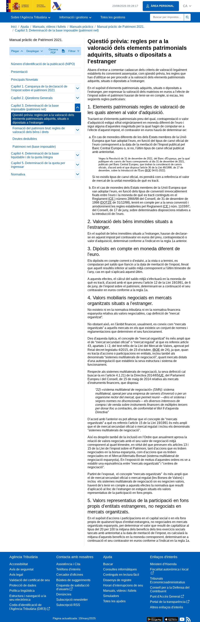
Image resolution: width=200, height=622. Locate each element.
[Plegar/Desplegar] (77, 88)
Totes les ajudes (114, 601)
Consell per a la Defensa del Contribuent (169, 589)
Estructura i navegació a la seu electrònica (27, 597)
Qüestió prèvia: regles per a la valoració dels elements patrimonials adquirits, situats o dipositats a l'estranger (43, 118)
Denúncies (63, 594)
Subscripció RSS (68, 605)
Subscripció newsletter (72, 599)
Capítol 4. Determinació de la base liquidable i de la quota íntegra (35, 155)
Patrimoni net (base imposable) (34, 146)
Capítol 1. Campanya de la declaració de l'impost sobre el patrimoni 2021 (39, 88)
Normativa (18, 174)
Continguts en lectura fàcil (121, 574)
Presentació (19, 71)
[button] (187, 6)
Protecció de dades (22, 585)
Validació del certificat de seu (29, 580)
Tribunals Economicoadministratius (167, 580)
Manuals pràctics (81, 26)
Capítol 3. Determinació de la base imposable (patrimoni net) (57, 30)
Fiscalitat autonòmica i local (169, 569)
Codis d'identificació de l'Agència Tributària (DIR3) (27, 606)
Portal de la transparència (168, 601)
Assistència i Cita (68, 564)
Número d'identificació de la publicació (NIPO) (43, 64)
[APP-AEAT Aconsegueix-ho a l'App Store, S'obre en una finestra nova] (171, 619)
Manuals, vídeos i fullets (49, 26)
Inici (14, 26)
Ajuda (25, 26)
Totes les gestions (112, 17)
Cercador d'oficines (69, 574)
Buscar (108, 564)
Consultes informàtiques (120, 569)
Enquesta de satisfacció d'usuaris (72, 587)
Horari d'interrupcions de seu (123, 585)
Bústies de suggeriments (73, 580)
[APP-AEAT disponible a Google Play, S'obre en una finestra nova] (154, 619)
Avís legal (16, 574)
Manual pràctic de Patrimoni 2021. (120, 26)
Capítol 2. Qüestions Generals (32, 98)
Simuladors (111, 596)
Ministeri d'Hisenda (163, 564)
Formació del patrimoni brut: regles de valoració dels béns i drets (38, 130)
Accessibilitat (18, 564)
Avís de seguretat (21, 569)
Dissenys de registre (117, 580)
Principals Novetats (24, 79)
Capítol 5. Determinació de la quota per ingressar (38, 164)
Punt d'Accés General (165, 596)
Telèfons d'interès (68, 569)
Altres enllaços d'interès (166, 607)
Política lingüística (22, 590)
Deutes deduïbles (24, 138)
